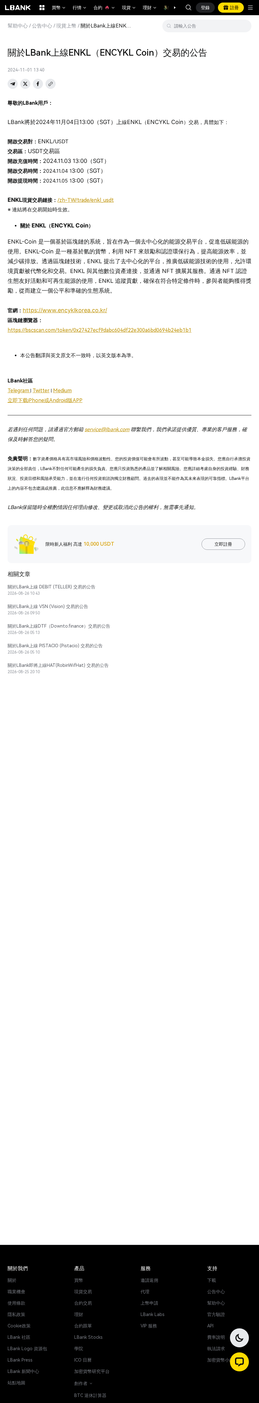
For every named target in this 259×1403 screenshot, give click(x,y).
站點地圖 (16, 1382)
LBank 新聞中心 (23, 1371)
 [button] (244, 25)
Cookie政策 (19, 1325)
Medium (62, 391)
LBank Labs (153, 1314)
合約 (104, 7)
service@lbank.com (107, 429)
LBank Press (20, 1360)
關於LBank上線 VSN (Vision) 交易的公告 (48, 606)
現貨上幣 (66, 26)
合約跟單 (83, 1325)
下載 (211, 1280)
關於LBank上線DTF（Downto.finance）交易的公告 (59, 626)
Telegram (19, 391)
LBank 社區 (19, 1337)
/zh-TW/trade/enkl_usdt (85, 200)
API (210, 1325)
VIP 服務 (149, 1325)
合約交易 (83, 1303)
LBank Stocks (88, 1337)
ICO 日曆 (83, 1360)
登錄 (205, 7)
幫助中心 (18, 26)
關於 (12, 1280)
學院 (78, 1348)
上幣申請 (149, 1303)
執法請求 (216, 1348)
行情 (80, 7)
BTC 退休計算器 (90, 1395)
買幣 (59, 7)
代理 (145, 1291)
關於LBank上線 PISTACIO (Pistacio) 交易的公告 (55, 645)
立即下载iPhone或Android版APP (45, 400)
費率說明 (216, 1337)
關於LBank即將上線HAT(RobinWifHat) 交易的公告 (58, 665)
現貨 (129, 7)
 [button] (188, 7)
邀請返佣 (149, 1280)
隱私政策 (16, 1314)
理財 (150, 7)
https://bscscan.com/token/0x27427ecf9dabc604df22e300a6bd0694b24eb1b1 (99, 330)
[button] (171, 7)
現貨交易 (83, 1291)
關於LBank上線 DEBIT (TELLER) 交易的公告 (51, 586)
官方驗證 (216, 1314)
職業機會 (16, 1291)
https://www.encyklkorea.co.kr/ (65, 310)
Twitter (41, 391)
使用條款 (16, 1303)
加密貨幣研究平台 (92, 1371)
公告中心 (42, 26)
